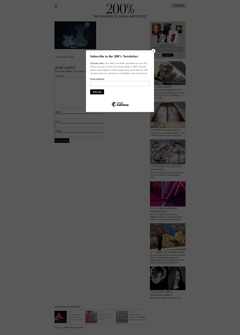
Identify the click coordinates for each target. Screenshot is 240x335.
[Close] (153, 51)
